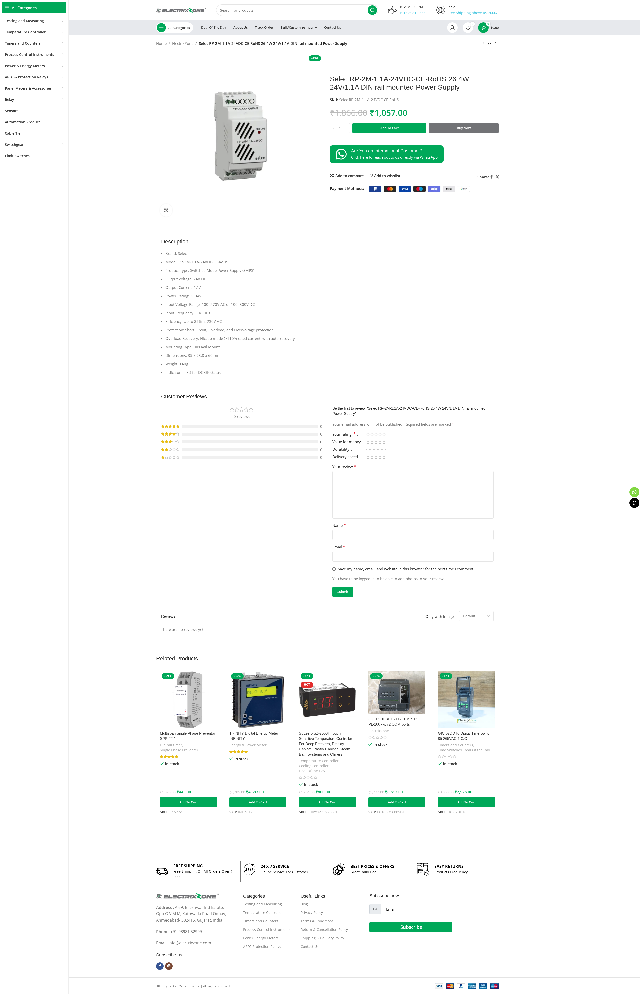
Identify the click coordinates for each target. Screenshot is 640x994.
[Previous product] (484, 44)
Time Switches (450, 750)
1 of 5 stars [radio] (368, 434)
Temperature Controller (319, 760)
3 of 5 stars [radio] (376, 434)
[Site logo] (181, 9)
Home (161, 43)
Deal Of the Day (312, 770)
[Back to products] (490, 44)
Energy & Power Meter (248, 745)
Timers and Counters (455, 745)
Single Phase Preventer (179, 750)
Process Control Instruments (267, 929)
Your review (344, 466)
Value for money (347, 442)
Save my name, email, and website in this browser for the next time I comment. (406, 568)
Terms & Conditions (317, 921)
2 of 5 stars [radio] (372, 434)
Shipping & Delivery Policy (322, 938)
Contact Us (310, 946)
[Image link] (187, 895)
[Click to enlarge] (166, 210)
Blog (304, 904)
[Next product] (496, 44)
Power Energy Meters (261, 938)
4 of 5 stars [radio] (380, 434)
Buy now (464, 128)
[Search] (372, 10)
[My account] (452, 28)
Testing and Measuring (262, 904)
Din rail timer (171, 745)
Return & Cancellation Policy (324, 929)
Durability (341, 449)
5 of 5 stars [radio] (384, 434)
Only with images (441, 616)
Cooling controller (314, 765)
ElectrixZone (183, 43)
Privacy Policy (312, 912)
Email (338, 547)
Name (339, 525)
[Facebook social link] (491, 177)
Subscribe (411, 927)
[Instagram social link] (169, 966)
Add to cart (389, 128)
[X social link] (497, 177)
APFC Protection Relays (262, 946)
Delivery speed (345, 457)
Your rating (344, 434)
